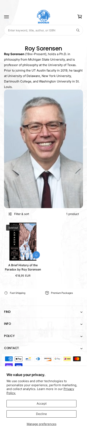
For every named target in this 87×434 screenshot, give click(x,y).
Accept (42, 403)
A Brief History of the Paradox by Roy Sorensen (23, 267)
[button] (6, 16)
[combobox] (43, 30)
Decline (41, 414)
